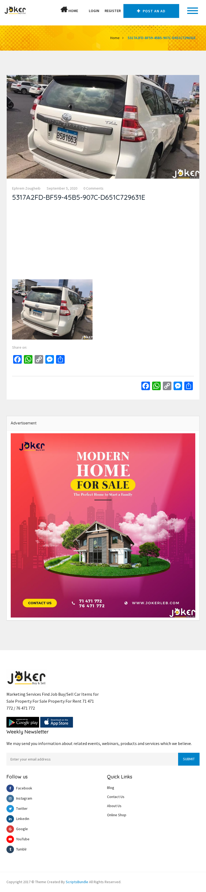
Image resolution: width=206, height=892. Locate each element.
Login (94, 10)
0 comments (93, 188)
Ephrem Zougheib (26, 188)
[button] (83, 10)
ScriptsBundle (77, 881)
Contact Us (115, 796)
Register (113, 10)
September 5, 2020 (62, 188)
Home (73, 10)
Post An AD (153, 11)
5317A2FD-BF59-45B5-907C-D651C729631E (162, 37)
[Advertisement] (103, 241)
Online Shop (116, 814)
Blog (110, 787)
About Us (114, 805)
